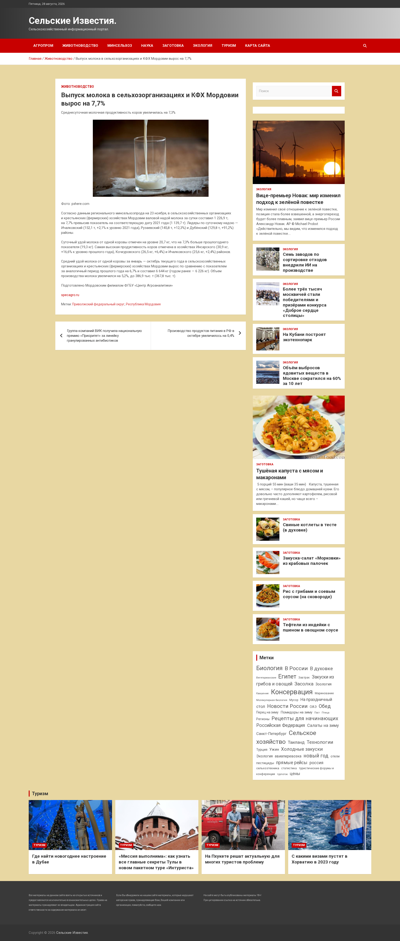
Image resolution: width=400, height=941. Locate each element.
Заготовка (173, 46)
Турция (261, 749)
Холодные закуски (302, 749)
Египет (287, 676)
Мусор (293, 700)
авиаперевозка (288, 756)
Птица (325, 712)
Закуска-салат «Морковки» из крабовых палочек (312, 560)
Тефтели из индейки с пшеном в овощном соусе (310, 627)
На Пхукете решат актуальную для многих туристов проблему (242, 859)
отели (335, 756)
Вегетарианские (266, 677)
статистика (289, 768)
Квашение (262, 693)
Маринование (324, 693)
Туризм (229, 46)
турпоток (282, 774)
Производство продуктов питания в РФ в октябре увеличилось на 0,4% (201, 333)
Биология (269, 668)
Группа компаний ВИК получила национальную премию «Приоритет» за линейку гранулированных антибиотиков (104, 336)
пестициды (265, 763)
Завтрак (304, 677)
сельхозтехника (267, 768)
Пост (317, 712)
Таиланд (296, 742)
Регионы (262, 719)
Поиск (336, 91)
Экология (202, 46)
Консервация (292, 692)
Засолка (303, 684)
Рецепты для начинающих (305, 718)
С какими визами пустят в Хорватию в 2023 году (319, 859)
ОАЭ (313, 707)
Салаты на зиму (323, 725)
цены (295, 773)
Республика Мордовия (143, 304)
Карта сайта (257, 46)
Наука (147, 46)
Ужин (274, 749)
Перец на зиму (267, 712)
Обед (325, 706)
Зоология (323, 684)
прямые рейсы (291, 762)
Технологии (320, 742)
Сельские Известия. (73, 20)
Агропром (43, 46)
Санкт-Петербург (271, 734)
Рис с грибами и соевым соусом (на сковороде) (309, 594)
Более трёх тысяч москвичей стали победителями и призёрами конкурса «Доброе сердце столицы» (304, 302)
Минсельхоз (119, 46)
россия (316, 762)
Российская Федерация (280, 725)
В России (296, 668)
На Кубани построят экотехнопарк (304, 337)
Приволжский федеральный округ (98, 304)
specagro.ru (70, 295)
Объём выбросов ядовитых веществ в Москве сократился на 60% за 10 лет (312, 375)
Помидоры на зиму (296, 712)
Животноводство (80, 46)
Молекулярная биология (271, 700)
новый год (315, 756)
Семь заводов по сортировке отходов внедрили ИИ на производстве (305, 262)
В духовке (321, 668)
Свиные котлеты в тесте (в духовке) (310, 527)
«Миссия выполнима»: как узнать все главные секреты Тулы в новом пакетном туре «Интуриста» (156, 861)
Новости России (287, 706)
